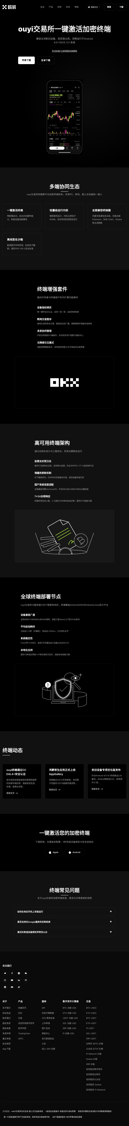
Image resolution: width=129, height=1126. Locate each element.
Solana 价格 (91, 1059)
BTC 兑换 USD (69, 1008)
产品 (51, 7)
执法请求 (7, 1043)
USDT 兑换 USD (70, 1018)
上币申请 (46, 1023)
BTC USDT (91, 1018)
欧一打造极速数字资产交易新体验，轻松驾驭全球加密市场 (27, 1117)
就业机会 (7, 1013)
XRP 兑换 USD (69, 1028)
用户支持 (46, 1028)
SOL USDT (91, 1033)
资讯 (68, 7)
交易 (20, 1018)
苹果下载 (26, 60)
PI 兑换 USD (68, 1033)
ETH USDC (91, 1013)
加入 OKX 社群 (48, 1049)
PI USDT (90, 1028)
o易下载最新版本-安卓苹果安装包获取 (67, 1117)
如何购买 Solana (93, 1084)
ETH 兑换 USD (69, 1013)
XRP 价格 (90, 1064)
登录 (109, 7)
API (43, 1008)
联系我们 (7, 1018)
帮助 (77, 7)
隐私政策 (7, 1028)
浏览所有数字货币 (26, 1023)
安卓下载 (45, 60)
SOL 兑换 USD (69, 1023)
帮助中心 (46, 1033)
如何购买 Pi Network (95, 1089)
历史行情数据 (48, 1013)
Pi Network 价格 (93, 1054)
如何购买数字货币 (94, 1069)
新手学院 (22, 1028)
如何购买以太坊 (93, 1079)
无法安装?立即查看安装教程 (64, 51)
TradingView (24, 1033)
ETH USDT (91, 1023)
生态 (42, 7)
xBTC (20, 1038)
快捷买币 (22, 1008)
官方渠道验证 (48, 1038)
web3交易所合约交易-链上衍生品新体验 (27, 1111)
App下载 (6, 1049)
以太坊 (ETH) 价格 (94, 1049)
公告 (44, 1043)
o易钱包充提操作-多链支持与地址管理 (61, 1111)
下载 (121, 7)
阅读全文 (10, 793)
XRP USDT (91, 1038)
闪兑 (20, 1013)
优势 (59, 7)
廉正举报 (7, 1038)
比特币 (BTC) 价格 (94, 1043)
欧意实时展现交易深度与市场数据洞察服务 (95, 1111)
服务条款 (7, 1023)
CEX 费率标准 (48, 1018)
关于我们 (7, 1008)
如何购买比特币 (93, 1074)
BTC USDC (91, 1008)
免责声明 (7, 1033)
